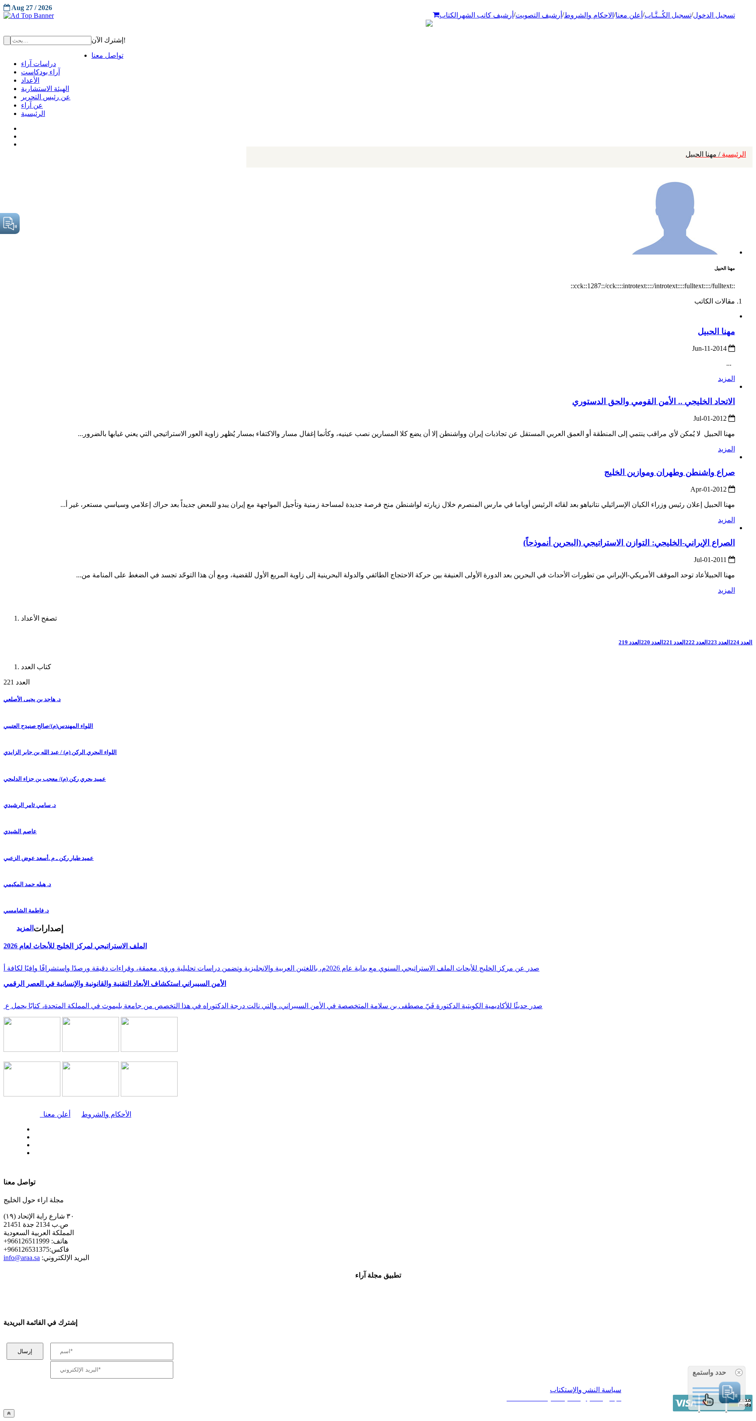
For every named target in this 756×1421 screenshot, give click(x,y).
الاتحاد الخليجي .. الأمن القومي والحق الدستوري (653, 401)
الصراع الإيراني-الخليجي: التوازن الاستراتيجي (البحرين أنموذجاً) (629, 542)
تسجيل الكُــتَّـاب (667, 15)
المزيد (726, 378)
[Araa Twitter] (22, 134)
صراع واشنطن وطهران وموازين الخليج (669, 472)
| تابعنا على (214, 1153)
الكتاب (448, 15)
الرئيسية (716, 154)
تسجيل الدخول (714, 15)
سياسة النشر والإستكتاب (585, 1389)
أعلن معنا (629, 15)
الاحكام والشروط (589, 15)
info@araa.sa (22, 1257)
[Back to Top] (9, 1413)
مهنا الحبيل (716, 331)
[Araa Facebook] (33, 1127)
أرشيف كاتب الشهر (486, 15)
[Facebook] (21, 126)
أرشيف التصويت (538, 15)
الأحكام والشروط (106, 1114)
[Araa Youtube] (22, 142)
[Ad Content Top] (378, 16)
